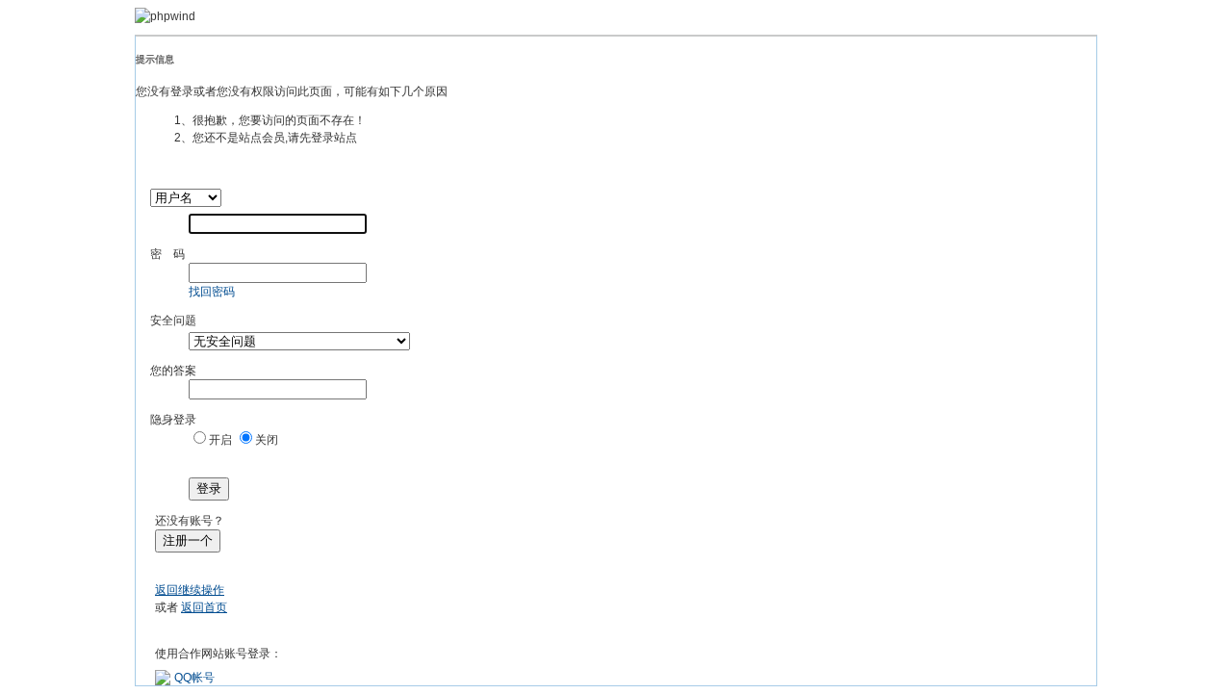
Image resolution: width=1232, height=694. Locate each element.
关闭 (266, 440)
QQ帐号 (194, 677)
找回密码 (212, 291)
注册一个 (188, 540)
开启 (220, 440)
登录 (208, 488)
